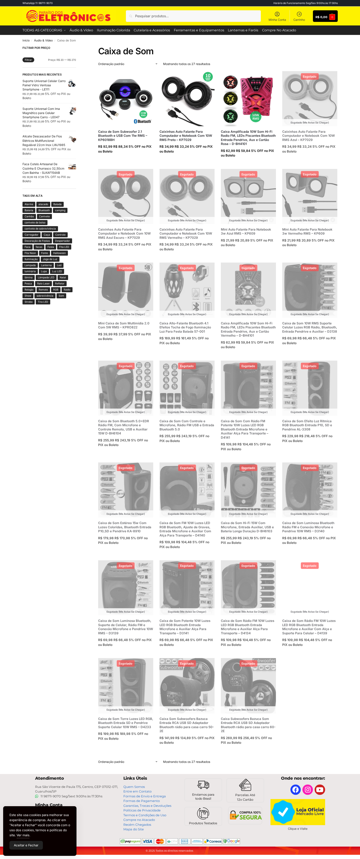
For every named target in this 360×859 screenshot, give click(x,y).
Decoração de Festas (37, 240)
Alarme (29, 204)
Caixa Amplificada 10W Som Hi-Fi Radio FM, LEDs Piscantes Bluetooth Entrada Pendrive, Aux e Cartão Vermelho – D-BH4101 (248, 329)
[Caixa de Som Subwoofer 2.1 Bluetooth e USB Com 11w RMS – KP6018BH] (125, 98)
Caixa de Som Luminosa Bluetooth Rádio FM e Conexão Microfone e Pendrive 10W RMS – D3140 (308, 527)
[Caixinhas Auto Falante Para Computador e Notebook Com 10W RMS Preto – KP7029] (187, 98)
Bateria (29, 210)
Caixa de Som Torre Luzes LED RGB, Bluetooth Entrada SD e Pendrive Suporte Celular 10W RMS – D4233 (125, 723)
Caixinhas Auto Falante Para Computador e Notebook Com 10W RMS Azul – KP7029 (308, 136)
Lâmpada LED (46, 277)
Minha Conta (277, 19)
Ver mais (23, 835)
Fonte (44, 253)
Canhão (29, 216)
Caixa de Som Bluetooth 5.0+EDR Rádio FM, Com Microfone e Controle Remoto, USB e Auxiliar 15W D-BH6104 (123, 427)
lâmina (29, 277)
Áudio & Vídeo (43, 40)
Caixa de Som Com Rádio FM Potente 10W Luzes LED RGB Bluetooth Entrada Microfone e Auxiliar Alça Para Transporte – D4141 (244, 429)
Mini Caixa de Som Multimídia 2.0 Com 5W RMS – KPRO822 (123, 325)
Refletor (60, 283)
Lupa (44, 271)
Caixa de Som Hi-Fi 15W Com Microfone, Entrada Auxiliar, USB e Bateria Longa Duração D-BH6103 (247, 527)
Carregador (31, 234)
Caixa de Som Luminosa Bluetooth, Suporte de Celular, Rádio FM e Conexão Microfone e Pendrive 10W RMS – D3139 (125, 627)
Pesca (28, 283)
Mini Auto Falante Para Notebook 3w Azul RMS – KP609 (246, 231)
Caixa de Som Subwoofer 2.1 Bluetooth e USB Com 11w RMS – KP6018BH (122, 136)
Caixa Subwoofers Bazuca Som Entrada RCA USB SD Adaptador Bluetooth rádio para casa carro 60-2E (248, 725)
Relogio (29, 289)
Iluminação (31, 259)
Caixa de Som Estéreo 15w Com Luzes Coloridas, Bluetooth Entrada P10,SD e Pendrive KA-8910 (124, 527)
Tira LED (43, 301)
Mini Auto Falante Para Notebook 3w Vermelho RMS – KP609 (307, 231)
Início (26, 40)
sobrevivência (45, 295)
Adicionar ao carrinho (125, 160)
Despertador (62, 240)
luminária (30, 271)
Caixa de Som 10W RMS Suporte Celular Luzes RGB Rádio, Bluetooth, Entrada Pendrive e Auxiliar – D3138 (309, 327)
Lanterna (46, 265)
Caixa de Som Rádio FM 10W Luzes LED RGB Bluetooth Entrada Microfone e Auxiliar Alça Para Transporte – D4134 (247, 627)
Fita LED (64, 246)
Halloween (59, 253)
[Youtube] (320, 790)
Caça (47, 234)
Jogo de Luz (50, 259)
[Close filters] (77, 48)
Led (59, 265)
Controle (60, 234)
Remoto (43, 289)
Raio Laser (43, 283)
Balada (57, 204)
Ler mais (310, 160)
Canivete (44, 216)
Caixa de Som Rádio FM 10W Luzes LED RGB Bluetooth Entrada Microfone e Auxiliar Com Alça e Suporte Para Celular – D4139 (309, 627)
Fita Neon (30, 253)
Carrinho (299, 19)
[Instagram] (307, 790)
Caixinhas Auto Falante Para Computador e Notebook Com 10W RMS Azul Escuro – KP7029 (124, 233)
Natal (63, 277)
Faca (27, 246)
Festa (50, 246)
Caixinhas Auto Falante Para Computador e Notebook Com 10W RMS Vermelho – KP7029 (186, 233)
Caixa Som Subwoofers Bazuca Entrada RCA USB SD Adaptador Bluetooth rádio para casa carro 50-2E (187, 725)
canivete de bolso (35, 222)
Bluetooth (44, 210)
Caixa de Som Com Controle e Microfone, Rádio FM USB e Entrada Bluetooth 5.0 (187, 425)
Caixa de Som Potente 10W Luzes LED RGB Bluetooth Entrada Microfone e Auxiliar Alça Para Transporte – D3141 (185, 627)
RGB (55, 289)
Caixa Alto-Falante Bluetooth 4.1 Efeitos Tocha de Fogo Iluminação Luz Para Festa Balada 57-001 (185, 327)
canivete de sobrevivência (40, 228)
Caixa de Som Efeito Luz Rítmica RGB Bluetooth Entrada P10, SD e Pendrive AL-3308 (307, 425)
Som (61, 295)
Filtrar (28, 59)
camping (60, 210)
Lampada (30, 265)
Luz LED (57, 271)
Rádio (67, 289)
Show (28, 295)
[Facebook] (295, 790)
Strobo (29, 301)
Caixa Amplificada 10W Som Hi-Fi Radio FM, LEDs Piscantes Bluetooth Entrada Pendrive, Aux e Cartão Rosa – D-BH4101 (248, 138)
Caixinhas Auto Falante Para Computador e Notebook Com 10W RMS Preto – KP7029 (186, 136)
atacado (43, 204)
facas (39, 246)
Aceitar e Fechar (26, 845)
